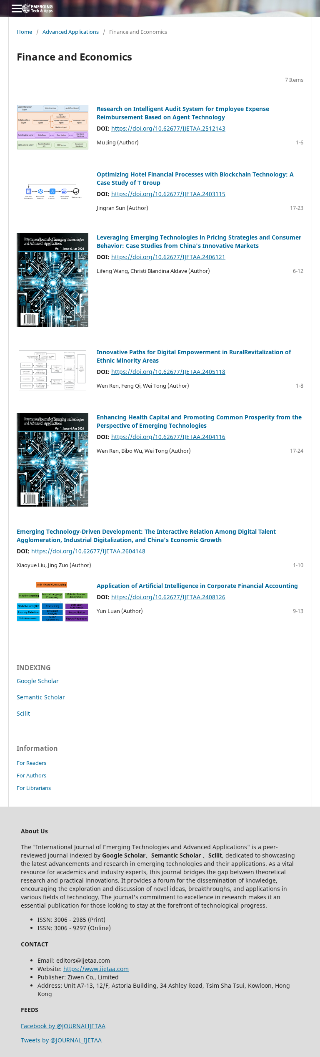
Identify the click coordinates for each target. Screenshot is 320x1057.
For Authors (31, 775)
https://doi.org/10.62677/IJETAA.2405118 (168, 372)
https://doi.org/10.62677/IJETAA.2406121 (168, 257)
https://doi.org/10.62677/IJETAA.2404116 (168, 437)
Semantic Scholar (41, 697)
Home (24, 31)
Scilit (23, 713)
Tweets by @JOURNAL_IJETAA (61, 1040)
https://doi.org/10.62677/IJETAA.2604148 (88, 551)
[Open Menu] (16, 8)
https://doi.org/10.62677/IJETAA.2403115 (168, 194)
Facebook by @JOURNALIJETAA (63, 1026)
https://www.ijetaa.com (96, 969)
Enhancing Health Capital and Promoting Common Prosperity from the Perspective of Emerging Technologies (199, 421)
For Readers (31, 763)
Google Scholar (38, 681)
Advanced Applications (70, 31)
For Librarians (34, 788)
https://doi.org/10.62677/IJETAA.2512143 (168, 128)
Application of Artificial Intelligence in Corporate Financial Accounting (197, 586)
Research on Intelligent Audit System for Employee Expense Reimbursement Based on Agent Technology (183, 113)
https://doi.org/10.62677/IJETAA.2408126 (168, 597)
